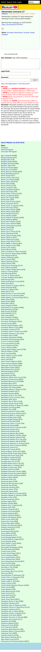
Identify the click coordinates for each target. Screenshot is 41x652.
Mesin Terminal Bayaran (9, 363)
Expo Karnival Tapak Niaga (10, 253)
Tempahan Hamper (8, 603)
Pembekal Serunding (8, 407)
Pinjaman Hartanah (8, 509)
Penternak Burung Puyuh (10, 483)
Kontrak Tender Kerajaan (10, 325)
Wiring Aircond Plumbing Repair (12, 641)
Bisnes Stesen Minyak (9, 235)
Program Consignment (9, 525)
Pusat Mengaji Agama (8, 537)
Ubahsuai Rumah (7, 625)
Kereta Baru (5, 303)
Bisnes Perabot (6, 215)
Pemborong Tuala (7, 447)
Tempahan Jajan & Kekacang (11, 605)
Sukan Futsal (5, 593)
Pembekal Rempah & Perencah (12, 405)
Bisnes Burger (6, 175)
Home (3, 2)
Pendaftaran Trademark (9, 459)
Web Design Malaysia (8, 637)
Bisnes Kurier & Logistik (9, 205)
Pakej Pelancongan (8, 367)
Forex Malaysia (6, 255)
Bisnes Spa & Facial (8, 231)
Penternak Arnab (7, 479)
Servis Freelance (7, 555)
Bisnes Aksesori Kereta (9, 171)
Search (9, 2)
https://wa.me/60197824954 (12, 24)
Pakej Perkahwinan (8, 369)
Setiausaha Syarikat (8, 565)
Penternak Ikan (6, 485)
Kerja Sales (5, 315)
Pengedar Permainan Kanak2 (11, 471)
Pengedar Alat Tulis (8, 461)
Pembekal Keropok (8, 393)
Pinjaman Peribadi (7, 515)
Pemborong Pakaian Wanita (11, 441)
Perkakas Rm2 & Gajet (9, 505)
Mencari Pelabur (7, 351)
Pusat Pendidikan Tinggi (9, 539)
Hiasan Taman (6, 263)
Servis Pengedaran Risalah (10, 561)
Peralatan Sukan (7, 497)
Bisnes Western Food (8, 245)
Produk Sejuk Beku (8, 523)
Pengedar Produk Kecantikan (11, 473)
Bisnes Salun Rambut (8, 223)
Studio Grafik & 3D (8, 581)
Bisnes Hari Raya (7, 191)
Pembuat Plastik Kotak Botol (11, 453)
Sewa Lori (4, 573)
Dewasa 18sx (6, 247)
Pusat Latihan (6, 533)
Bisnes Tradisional (7, 239)
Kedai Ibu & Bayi (7, 289)
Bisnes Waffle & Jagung (9, 243)
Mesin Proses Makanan (9, 361)
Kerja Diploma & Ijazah (9, 307)
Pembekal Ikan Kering (9, 387)
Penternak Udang (7, 491)
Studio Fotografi (7, 579)
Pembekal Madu (7, 399)
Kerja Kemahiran (7, 309)
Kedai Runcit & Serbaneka (10, 295)
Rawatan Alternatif (7, 549)
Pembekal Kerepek (7, 391)
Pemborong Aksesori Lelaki (10, 411)
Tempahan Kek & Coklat (9, 611)
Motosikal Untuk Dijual (9, 365)
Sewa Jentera (5, 569)
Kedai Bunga (5, 279)
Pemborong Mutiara (8, 431)
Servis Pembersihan (8, 559)
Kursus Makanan (7, 345)
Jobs (15, 2)
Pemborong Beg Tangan (9, 419)
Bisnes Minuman (7, 207)
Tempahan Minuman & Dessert (12, 617)
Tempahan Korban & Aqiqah (11, 613)
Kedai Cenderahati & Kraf (10, 281)
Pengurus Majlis (7, 477)
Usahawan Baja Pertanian (10, 629)
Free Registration (11, 84)
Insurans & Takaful (8, 275)
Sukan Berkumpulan (8, 591)
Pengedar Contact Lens (9, 467)
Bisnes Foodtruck (7, 187)
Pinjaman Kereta (7, 513)
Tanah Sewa (5, 597)
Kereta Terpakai (6, 305)
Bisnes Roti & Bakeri (8, 221)
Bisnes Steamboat (7, 233)
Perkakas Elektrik (7, 503)
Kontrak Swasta (6, 323)
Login (19, 2)
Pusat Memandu (7, 535)
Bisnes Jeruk (5, 199)
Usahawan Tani (6, 633)
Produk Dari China (7, 521)
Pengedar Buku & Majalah (10, 465)
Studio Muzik (6, 587)
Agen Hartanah (6, 155)
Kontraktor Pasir (6, 335)
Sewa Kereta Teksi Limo (9, 571)
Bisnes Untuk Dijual (8, 241)
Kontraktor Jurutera (8, 329)
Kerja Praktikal (6, 313)
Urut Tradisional (6, 627)
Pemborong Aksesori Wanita (11, 413)
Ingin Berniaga (6, 273)
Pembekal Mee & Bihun (9, 401)
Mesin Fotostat (6, 353)
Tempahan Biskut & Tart (9, 601)
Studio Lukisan (6, 583)
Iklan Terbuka (6, 267)
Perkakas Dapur (6, 501)
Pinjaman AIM (6, 507)
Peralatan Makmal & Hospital (11, 493)
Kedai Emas (5, 283)
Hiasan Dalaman (7, 261)
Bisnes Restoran (6, 219)
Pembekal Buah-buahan (9, 385)
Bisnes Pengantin (7, 213)
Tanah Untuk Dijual (8, 599)
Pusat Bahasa (6, 529)
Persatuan (4, 148)
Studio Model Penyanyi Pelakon (12, 585)
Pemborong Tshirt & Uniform (11, 445)
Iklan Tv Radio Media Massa (11, 269)
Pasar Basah (5, 373)
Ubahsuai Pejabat (7, 623)
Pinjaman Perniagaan (8, 517)
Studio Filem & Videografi (10, 577)
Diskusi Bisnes (6, 249)
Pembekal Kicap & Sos (9, 395)
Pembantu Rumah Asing (9, 379)
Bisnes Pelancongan (8, 211)
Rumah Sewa (6, 551)
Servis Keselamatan (8, 557)
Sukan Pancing (6, 595)
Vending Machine (7, 635)
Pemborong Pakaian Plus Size (11, 439)
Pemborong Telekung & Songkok (13, 443)
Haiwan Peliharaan (8, 257)
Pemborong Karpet (8, 425)
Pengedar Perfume (7, 469)
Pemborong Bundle (8, 421)
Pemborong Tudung (8, 449)
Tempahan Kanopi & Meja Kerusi (13, 607)
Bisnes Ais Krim (6, 169)
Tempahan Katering (8, 609)
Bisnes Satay (5, 227)
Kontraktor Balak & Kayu (10, 327)
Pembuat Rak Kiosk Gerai (10, 455)
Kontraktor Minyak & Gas (10, 333)
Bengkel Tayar (6, 165)
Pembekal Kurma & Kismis (10, 397)
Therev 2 (5, 14)
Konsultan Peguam (8, 319)
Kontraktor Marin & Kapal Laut (12, 331)
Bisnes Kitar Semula (8, 201)
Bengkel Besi (5, 159)
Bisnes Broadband (7, 173)
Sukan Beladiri (6, 589)
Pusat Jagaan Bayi (7, 531)
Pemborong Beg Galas (9, 417)
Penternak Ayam (6, 481)
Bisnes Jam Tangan (8, 197)
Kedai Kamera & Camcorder (11, 293)
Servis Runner (6, 563)
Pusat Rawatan (6, 541)
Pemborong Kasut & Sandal (11, 427)
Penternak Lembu (7, 489)
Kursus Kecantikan (7, 343)
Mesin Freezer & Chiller (9, 355)
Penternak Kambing (8, 487)
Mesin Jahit (5, 359)
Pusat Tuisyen (6, 545)
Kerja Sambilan (6, 317)
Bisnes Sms (5, 229)
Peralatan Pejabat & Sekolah (11, 495)
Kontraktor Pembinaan (15, 32)
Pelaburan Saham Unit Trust (11, 377)
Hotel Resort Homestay (9, 265)
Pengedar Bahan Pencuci (10, 463)
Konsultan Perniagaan (9, 151)
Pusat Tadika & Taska (8, 543)
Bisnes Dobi (5, 183)
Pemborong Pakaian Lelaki (10, 437)
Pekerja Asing (6, 375)
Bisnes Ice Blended (8, 196)
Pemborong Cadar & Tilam (10, 423)
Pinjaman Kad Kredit (8, 511)
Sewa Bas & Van (7, 567)
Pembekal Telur (6, 409)
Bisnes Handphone (8, 189)
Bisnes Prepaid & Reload (10, 217)
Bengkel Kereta (6, 161)
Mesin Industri (6, 357)
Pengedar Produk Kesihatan (11, 475)
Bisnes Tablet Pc (7, 237)
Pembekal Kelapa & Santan (11, 389)
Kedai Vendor (6, 301)
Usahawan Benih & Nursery (11, 631)
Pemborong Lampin (8, 429)
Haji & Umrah (6, 259)
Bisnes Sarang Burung (9, 225)
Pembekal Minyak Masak (10, 403)
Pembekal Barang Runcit (10, 381)
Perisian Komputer (7, 499)
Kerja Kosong (6, 311)
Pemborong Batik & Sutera (10, 415)
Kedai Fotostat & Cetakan (10, 285)
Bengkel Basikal (7, 158)
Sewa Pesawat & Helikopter (11, 575)
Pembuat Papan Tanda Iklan (11, 451)
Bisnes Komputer (7, 203)
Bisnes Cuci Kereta (7, 179)
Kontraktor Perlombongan (10, 339)
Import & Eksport (7, 271)
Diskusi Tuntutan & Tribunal (11, 251)
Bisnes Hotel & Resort (9, 193)
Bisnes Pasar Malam (8, 209)
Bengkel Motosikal (8, 163)
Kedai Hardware (6, 287)
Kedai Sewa (5, 299)
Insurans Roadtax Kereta (10, 277)
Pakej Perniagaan (7, 150)
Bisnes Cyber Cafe (7, 181)
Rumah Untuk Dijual (8, 553)
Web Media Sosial (7, 639)
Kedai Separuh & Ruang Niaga (12, 297)
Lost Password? (24, 84)
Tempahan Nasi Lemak (9, 619)
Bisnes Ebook (6, 185)
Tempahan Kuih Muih (8, 615)
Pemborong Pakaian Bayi (10, 433)
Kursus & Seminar (7, 341)
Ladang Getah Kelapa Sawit (11, 349)
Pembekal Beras (6, 383)
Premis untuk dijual (8, 519)
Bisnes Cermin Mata (8, 178)
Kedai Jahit (5, 291)
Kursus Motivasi (7, 347)
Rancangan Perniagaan (9, 547)
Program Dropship (7, 527)
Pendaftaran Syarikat (8, 457)
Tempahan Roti (6, 621)
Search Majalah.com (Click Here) (12, 142)
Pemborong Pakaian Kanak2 (11, 435)
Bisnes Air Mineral (7, 168)
